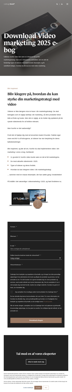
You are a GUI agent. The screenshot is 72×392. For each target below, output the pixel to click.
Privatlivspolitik (47, 301)
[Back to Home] (9, 4)
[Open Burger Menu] (67, 4)
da (62, 4)
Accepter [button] (38, 387)
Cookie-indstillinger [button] (28, 387)
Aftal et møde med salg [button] (36, 362)
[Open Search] (57, 4)
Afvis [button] (46, 387)
